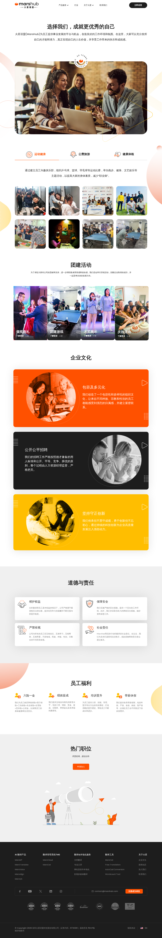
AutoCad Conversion (114, 869)
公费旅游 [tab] (84, 154)
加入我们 (142, 869)
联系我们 (103, 5)
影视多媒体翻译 (81, 874)
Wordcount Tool (112, 874)
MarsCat (47, 864)
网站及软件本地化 (81, 869)
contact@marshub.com (106, 891)
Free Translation (112, 864)
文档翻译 (78, 860)
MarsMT (18, 860)
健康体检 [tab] (128, 154)
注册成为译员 (134, 891)
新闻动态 (142, 864)
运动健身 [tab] (40, 154)
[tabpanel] (81, 209)
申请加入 (81, 766)
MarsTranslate (21, 864)
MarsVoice (20, 869)
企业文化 (142, 860)
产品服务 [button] (62, 5)
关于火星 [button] (87, 5)
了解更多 (20, 335)
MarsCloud (48, 860)
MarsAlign (19, 874)
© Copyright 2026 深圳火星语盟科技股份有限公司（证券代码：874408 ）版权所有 (51, 928)
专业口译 (78, 864)
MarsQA (18, 879)
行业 (76, 5)
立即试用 (138, 5)
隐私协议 (131, 928)
